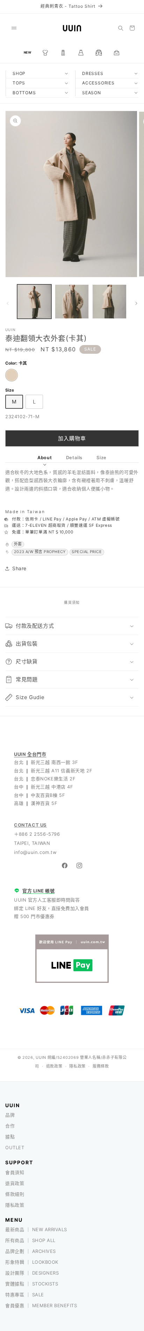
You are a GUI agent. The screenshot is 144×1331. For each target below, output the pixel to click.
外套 (18, 544)
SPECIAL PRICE (87, 551)
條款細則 (14, 1194)
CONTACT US (30, 825)
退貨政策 (14, 1183)
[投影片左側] (7, 303)
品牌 (10, 1115)
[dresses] (81, 53)
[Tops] (45, 53)
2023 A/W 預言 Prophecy (40, 551)
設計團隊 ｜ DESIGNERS (32, 1273)
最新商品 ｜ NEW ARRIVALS (36, 1229)
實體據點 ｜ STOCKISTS (31, 1284)
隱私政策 (77, 1066)
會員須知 (14, 1172)
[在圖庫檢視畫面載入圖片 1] (34, 301)
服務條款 (101, 1066)
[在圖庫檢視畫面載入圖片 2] (72, 301)
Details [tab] (74, 457)
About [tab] (44, 457)
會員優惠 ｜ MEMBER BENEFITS (41, 1305)
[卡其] (11, 375)
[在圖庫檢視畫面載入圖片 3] (109, 301)
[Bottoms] (63, 53)
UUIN (41, 1057)
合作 (10, 1126)
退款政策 (54, 1066)
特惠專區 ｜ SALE (24, 1294)
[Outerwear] (99, 53)
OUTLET (14, 1147)
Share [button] (19, 568)
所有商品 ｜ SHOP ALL (30, 1240)
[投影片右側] (136, 303)
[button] (14, 28)
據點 (10, 1136)
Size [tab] (101, 457)
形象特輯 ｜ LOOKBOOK (31, 1262)
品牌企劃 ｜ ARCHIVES (30, 1251)
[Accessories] (117, 53)
